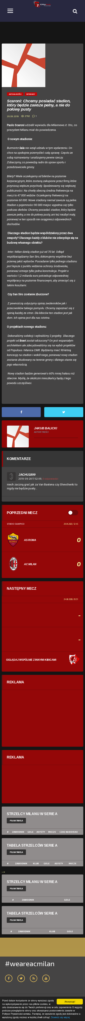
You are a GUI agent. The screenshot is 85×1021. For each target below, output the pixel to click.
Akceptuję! (70, 1001)
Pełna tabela (16, 820)
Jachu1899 (27, 474)
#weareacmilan (29, 963)
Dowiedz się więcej (60, 1017)
